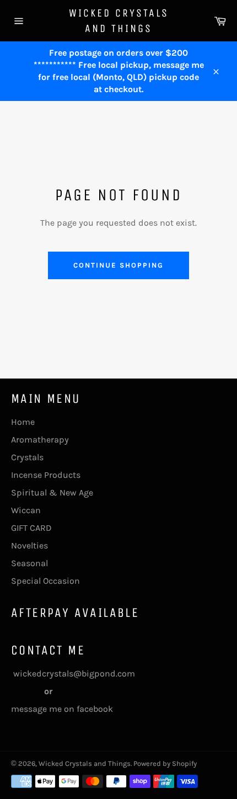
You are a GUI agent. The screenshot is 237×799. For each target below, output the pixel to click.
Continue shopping (118, 265)
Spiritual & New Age (52, 492)
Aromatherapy (40, 439)
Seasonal (29, 563)
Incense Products (45, 475)
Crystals (27, 457)
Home (23, 422)
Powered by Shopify (165, 763)
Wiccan (26, 510)
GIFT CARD (31, 528)
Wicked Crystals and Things (119, 21)
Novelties (29, 545)
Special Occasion (45, 581)
